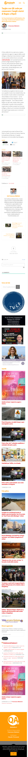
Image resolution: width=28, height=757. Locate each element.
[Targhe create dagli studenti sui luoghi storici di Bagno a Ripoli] (6, 154)
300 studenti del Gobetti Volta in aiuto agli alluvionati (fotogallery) (17, 159)
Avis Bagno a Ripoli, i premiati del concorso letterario (6, 174)
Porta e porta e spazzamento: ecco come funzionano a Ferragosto (13, 483)
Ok (13, 753)
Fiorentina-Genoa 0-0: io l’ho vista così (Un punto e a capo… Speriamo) (14, 657)
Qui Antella (11, 183)
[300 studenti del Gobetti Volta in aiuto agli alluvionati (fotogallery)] (17, 154)
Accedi (23, 259)
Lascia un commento (7, 703)
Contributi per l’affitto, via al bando (11, 463)
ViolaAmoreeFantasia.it (10, 643)
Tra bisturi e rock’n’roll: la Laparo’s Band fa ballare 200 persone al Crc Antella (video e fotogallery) (13, 584)
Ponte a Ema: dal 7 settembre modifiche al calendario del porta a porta (13, 444)
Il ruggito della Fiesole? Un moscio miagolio (14, 649)
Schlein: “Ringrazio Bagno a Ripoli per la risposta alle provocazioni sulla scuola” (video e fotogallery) (13, 611)
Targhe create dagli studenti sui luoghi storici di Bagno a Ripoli (6, 159)
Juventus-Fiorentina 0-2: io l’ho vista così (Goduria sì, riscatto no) (13, 653)
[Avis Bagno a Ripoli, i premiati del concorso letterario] (6, 169)
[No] (25, 751)
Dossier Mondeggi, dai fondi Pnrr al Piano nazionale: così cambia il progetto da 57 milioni (13, 537)
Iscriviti (4, 638)
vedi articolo (6, 60)
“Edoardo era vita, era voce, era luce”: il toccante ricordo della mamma (12, 561)
